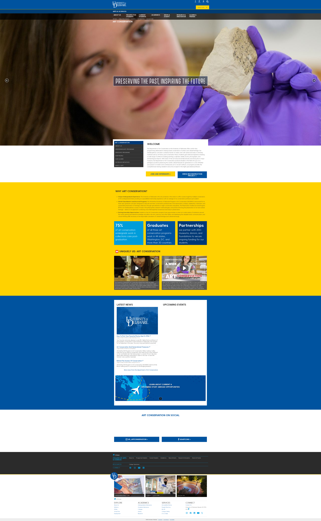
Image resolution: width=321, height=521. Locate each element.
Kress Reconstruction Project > (192, 175)
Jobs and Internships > (160, 174)
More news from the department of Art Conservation (141, 370)
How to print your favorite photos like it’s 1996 (133, 336)
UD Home (115, 18)
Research (140, 513)
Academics (155, 15)
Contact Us (188, 505)
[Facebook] (190, 513)
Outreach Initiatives (122, 162)
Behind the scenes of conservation (129, 361)
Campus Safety (166, 511)
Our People (119, 155)
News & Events (167, 15)
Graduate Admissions (143, 507)
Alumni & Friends (192, 15)
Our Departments (141, 18)
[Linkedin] (194, 513)
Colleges (140, 509)
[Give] (203, 1)
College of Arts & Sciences (124, 18)
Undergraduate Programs (124, 149)
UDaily (115, 509)
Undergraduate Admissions (145, 505)
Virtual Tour (117, 511)
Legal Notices (166, 519)
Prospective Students (131, 15)
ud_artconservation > (137, 439)
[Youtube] (198, 513)
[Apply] (199, 1)
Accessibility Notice (167, 505)
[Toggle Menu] (142, 146)
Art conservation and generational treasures (133, 347)
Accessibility (172, 519)
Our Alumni (119, 159)
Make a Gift (119, 165)
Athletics (116, 507)
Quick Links (201, 7)
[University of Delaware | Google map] (188, 509)
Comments (160, 519)
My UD (163, 509)
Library (140, 511)
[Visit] (195, 1)
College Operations (134, 464)
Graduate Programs (122, 152)
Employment (117, 513)
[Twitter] (202, 513)
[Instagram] (187, 513)
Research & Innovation (181, 15)
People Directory (166, 507)
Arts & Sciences (119, 11)
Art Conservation (150, 18)
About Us (117, 15)
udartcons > (185, 439)
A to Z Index (165, 513)
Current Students (142, 15)
